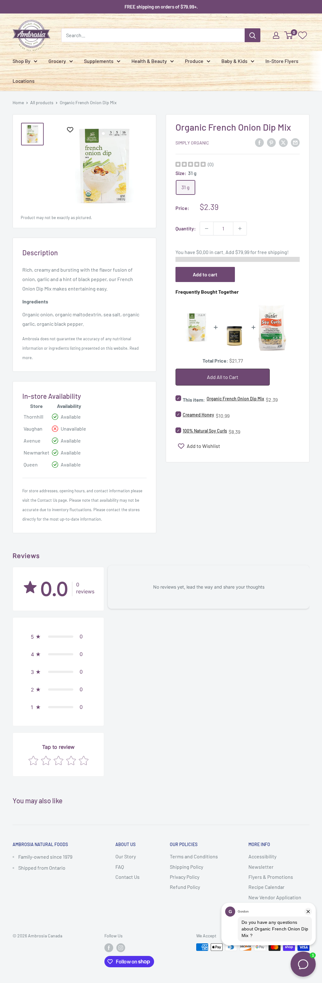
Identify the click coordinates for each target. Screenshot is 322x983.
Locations (24, 81)
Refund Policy (185, 887)
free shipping (272, 252)
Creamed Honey (198, 414)
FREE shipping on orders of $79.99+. (161, 6)
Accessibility (262, 856)
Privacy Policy (184, 877)
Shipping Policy (186, 867)
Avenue (32, 440)
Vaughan (33, 429)
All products (41, 102)
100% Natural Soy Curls (205, 430)
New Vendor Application (274, 897)
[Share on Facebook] (259, 142)
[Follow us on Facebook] (108, 947)
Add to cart (205, 274)
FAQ (119, 867)
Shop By (22, 61)
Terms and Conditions (194, 856)
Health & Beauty (149, 61)
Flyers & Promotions (270, 877)
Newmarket (36, 452)
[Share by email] (295, 142)
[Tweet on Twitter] (283, 142)
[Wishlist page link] (302, 35)
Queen (31, 464)
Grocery (57, 61)
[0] (289, 35)
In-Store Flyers (281, 61)
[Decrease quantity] (206, 228)
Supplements (99, 61)
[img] (190, 165)
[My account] (276, 35)
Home (18, 102)
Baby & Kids (234, 61)
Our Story (125, 856)
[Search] (252, 35)
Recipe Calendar (266, 887)
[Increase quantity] (240, 228)
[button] (58, 636)
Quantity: (185, 228)
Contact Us (47, 500)
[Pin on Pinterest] (271, 142)
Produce (194, 61)
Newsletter (261, 867)
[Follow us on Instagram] (120, 947)
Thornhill (33, 417)
